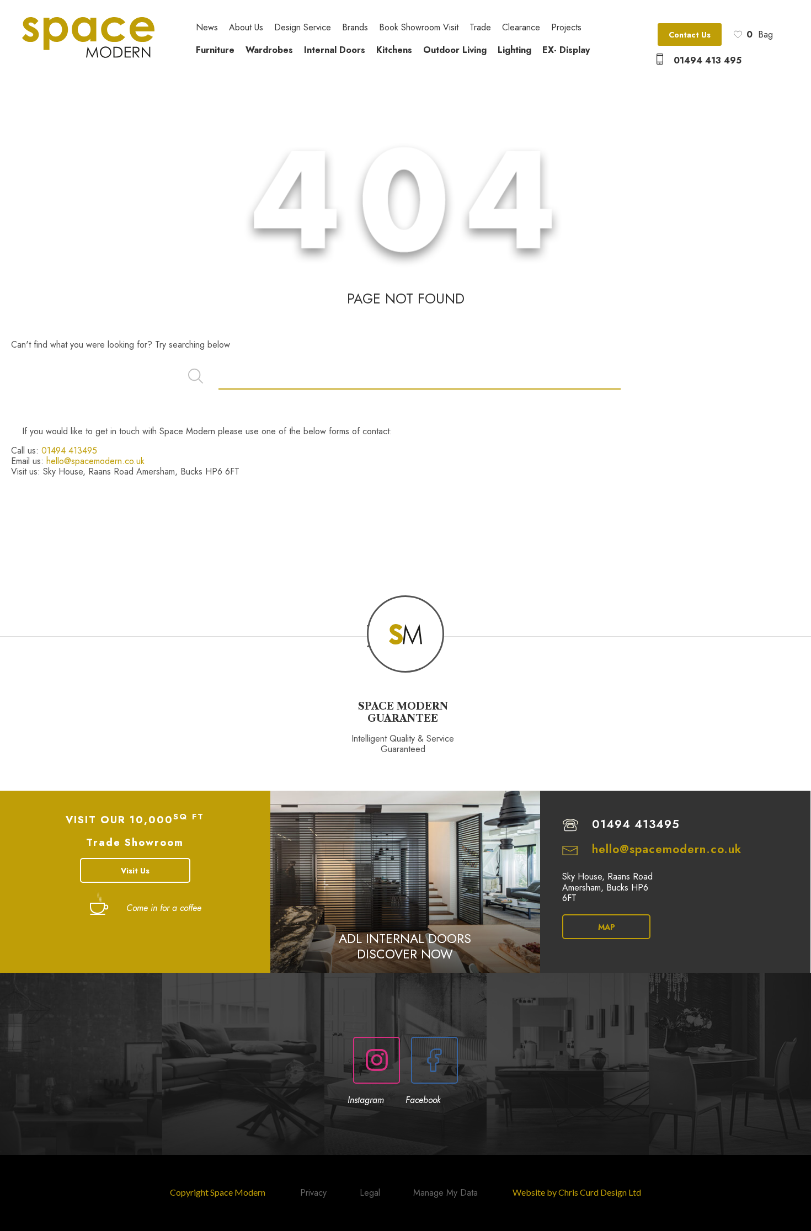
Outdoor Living (455, 50)
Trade (480, 28)
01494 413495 (69, 450)
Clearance (521, 28)
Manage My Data (445, 1192)
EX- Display (566, 50)
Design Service (302, 28)
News (207, 28)
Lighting (514, 50)
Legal (370, 1192)
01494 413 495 (707, 60)
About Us (246, 28)
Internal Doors (334, 50)
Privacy (313, 1192)
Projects (566, 28)
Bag (759, 34)
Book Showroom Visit (418, 28)
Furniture (215, 50)
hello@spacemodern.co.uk (95, 461)
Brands (355, 28)
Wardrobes (269, 50)
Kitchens (394, 50)
